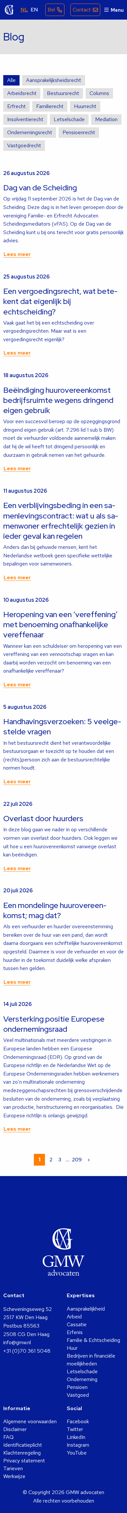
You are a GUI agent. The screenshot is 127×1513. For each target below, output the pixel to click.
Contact (82, 9)
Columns (99, 93)
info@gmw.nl (17, 1342)
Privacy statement (24, 1460)
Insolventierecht (25, 119)
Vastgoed (78, 1395)
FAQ (8, 1437)
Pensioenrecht (79, 132)
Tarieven (13, 1468)
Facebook (78, 1421)
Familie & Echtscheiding (93, 1340)
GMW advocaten (9, 9)
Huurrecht (85, 106)
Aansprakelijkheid (86, 1308)
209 (77, 1159)
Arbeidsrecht (21, 93)
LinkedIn (76, 1437)
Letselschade (69, 119)
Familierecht (50, 106)
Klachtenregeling (22, 1452)
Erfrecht (16, 106)
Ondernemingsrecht (29, 132)
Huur (72, 1348)
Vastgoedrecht (24, 145)
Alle (11, 80)
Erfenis (75, 1332)
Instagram (78, 1444)
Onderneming (82, 1379)
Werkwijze (14, 1476)
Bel (51, 9)
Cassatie (77, 1324)
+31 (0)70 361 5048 (26, 1350)
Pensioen (77, 1387)
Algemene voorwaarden (30, 1421)
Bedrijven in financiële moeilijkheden (91, 1359)
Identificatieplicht (22, 1444)
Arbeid (74, 1316)
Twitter (75, 1429)
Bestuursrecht (63, 93)
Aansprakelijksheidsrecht (53, 80)
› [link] (89, 1159)
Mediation (106, 119)
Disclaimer (15, 1429)
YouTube (77, 1452)
